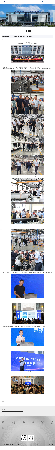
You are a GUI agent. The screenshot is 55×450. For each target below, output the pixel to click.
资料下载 (52, 422)
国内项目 (33, 421)
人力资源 (3, 429)
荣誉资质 (3, 428)
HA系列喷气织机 (13, 421)
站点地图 (36, 444)
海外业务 (33, 422)
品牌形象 (3, 423)
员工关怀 (42, 422)
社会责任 (42, 423)
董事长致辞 (3, 422)
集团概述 (3, 421)
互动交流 (52, 423)
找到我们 (52, 421)
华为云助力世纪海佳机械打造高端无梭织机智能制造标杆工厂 (12, 411)
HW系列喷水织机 (13, 422)
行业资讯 (24, 422)
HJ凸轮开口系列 (13, 423)
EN (44, 1)
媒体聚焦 (24, 423)
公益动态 (42, 421)
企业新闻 (24, 421)
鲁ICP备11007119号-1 (18, 444)
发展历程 (3, 427)
